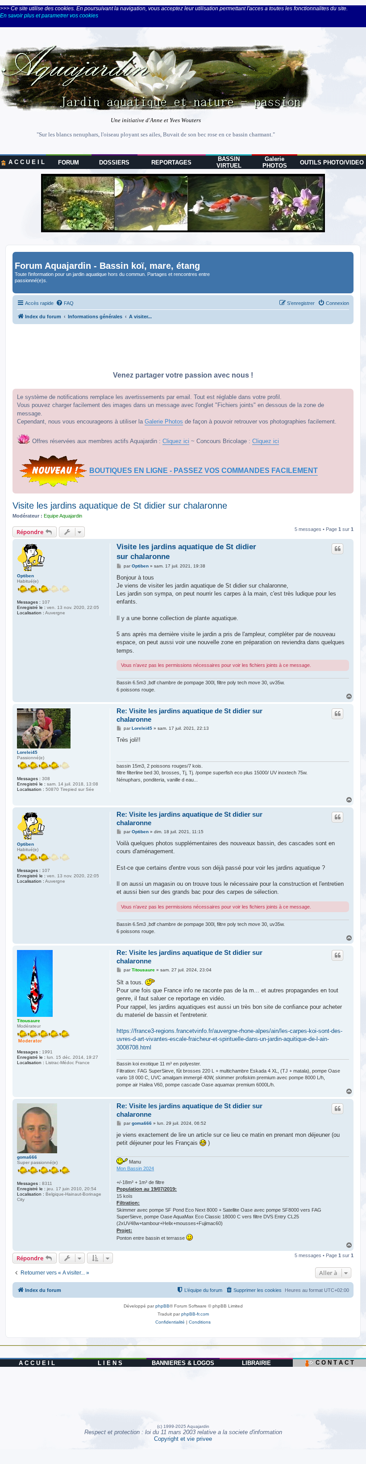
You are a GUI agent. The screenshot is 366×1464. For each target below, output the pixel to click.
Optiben (25, 575)
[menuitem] (65, 303)
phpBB (162, 1306)
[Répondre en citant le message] (337, 548)
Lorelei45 (27, 752)
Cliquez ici (175, 441)
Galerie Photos (164, 421)
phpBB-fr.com (195, 1314)
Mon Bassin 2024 (135, 1168)
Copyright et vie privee (183, 1438)
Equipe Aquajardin (63, 515)
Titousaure (28, 1020)
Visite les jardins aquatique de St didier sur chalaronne (119, 505)
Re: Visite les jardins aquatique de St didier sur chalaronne (189, 715)
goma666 (27, 1157)
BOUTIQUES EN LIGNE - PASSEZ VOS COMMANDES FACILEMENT (203, 470)
